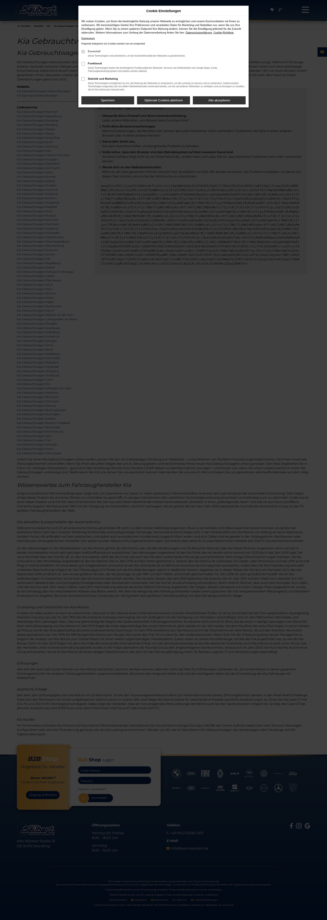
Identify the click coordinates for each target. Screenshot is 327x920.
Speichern (108, 100)
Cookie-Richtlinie (223, 32)
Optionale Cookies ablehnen (163, 100)
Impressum (88, 38)
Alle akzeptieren (219, 100)
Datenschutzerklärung (199, 32)
